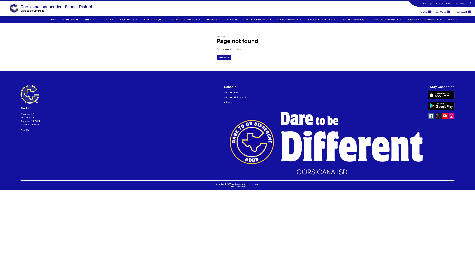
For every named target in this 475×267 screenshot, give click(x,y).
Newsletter (214, 19)
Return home (224, 57)
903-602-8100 (34, 124)
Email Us (25, 130)
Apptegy (242, 186)
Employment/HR (153, 19)
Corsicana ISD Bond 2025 (257, 19)
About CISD (68, 19)
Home (53, 19)
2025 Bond (459, 3)
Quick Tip (427, 3)
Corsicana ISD (231, 92)
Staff (230, 19)
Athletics (90, 19)
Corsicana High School (235, 97)
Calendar (107, 19)
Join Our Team (443, 3)
